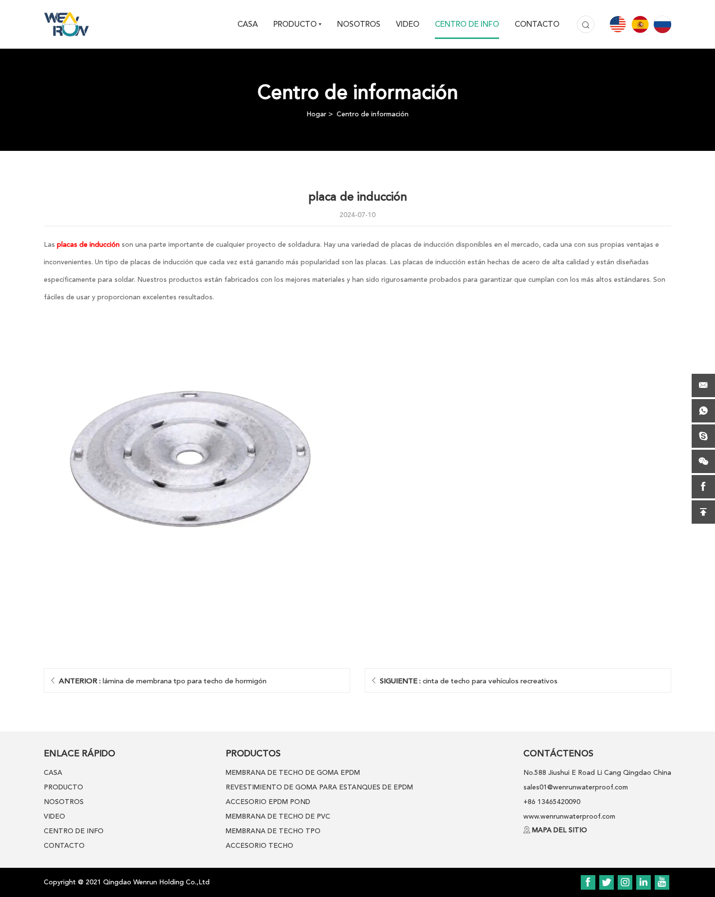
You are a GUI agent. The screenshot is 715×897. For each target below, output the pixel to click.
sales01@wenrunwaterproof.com (575, 787)
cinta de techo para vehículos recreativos (468, 681)
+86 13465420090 (551, 802)
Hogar (316, 114)
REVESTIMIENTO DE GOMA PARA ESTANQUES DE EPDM (319, 787)
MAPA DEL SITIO (559, 830)
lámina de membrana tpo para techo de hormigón (163, 681)
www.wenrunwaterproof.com (569, 816)
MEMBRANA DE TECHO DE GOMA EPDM (293, 773)
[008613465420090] (703, 410)
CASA (247, 24)
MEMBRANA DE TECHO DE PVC (278, 816)
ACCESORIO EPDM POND (268, 802)
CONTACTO (537, 24)
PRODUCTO (295, 24)
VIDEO (407, 24)
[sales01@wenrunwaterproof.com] (703, 385)
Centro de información (373, 114)
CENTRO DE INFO (467, 24)
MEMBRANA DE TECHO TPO (273, 831)
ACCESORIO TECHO (259, 846)
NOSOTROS (358, 24)
